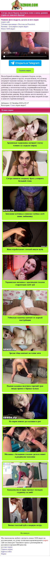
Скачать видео (25, 70)
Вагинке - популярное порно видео (14, 26)
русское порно (6, 547)
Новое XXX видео (8, 29)
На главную (25, 533)
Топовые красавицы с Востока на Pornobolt (18, 24)
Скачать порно (7, 549)
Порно (3, 554)
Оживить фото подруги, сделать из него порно (20, 20)
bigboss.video (6, 551)
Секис (12, 105)
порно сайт (5, 22)
